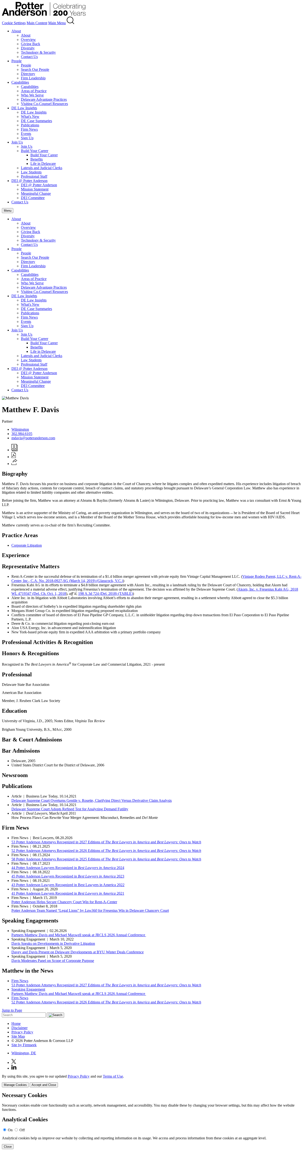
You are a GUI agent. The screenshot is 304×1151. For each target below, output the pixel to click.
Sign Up (27, 138)
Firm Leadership (33, 78)
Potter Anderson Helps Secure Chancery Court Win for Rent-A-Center (64, 902)
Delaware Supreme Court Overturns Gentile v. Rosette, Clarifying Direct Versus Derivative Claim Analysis (91, 800)
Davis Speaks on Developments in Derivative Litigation (53, 943)
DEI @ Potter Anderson (29, 181)
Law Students (31, 172)
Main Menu (57, 23)
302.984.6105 (21, 434)
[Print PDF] (13, 457)
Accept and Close (44, 1085)
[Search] (70, 23)
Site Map (18, 1036)
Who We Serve (32, 95)
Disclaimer (19, 1028)
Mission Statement (34, 189)
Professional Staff (34, 176)
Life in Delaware (43, 164)
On (10, 1130)
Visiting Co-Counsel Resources (44, 104)
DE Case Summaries (36, 121)
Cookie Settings (14, 23)
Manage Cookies (15, 1085)
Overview (28, 40)
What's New (30, 117)
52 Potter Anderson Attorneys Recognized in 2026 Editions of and (106, 851)
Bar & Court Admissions (32, 739)
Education (14, 711)
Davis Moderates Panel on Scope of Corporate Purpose (52, 961)
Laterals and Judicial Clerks (41, 168)
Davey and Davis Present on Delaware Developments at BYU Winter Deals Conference (77, 952)
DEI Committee (33, 198)
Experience (15, 555)
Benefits (36, 159)
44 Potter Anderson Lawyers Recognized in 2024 (67, 868)
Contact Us (29, 57)
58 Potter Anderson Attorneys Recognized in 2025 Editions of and (106, 859)
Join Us (17, 142)
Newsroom (15, 775)
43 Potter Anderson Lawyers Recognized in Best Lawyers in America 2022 (67, 885)
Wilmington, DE (23, 1053)
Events (26, 134)
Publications (30, 125)
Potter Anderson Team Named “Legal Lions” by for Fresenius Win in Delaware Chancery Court (90, 910)
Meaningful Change (36, 193)
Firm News (29, 129)
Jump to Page (12, 1010)
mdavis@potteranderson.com (33, 438)
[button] (14, 464)
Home (16, 1024)
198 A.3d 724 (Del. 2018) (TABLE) (105, 594)
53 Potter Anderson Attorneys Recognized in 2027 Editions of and (106, 842)
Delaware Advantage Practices (44, 99)
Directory (28, 74)
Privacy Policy (22, 1032)
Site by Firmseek (24, 1045)
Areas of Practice (34, 91)
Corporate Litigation (26, 545)
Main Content (37, 23)
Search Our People (35, 69)
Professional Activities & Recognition (47, 642)
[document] (152, 1120)
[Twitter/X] (13, 1062)
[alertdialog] (152, 1120)
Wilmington (20, 429)
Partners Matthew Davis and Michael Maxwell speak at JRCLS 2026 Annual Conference (78, 935)
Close (8, 1146)
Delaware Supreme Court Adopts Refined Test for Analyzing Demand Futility (69, 809)
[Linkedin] (13, 1068)
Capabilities (20, 82)
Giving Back (30, 44)
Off (22, 1130)
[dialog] (152, 1080)
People (16, 61)
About (16, 31)
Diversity (28, 48)
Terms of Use (113, 1076)
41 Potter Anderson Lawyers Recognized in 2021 (67, 893)
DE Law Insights (24, 108)
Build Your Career (34, 151)
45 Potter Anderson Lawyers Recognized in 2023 (67, 876)
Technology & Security (38, 52)
